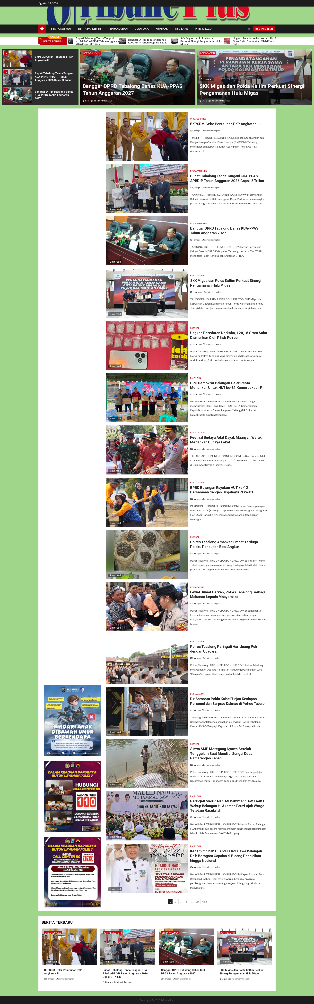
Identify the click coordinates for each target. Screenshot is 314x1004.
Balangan (195, 378)
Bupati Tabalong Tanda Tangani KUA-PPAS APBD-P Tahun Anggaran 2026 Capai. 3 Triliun (54, 59)
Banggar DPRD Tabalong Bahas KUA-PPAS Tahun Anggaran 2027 (101, 41)
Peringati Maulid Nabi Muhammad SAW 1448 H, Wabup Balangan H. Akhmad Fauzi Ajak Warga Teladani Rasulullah (228, 806)
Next (204, 901)
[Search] (249, 29)
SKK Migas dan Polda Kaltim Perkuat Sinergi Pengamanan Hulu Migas (154, 41)
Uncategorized (198, 119)
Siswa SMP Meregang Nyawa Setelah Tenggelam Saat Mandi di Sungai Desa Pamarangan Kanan (221, 753)
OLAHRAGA (142, 28)
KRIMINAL (162, 28)
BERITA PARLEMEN (89, 28)
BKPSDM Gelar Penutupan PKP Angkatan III (258, 41)
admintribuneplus (105, 101)
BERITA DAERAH (61, 28)
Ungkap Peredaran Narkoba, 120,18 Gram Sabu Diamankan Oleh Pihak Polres (208, 41)
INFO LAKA (181, 28)
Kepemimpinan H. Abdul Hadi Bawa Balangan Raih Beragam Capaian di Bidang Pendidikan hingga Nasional (226, 856)
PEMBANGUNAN (118, 28)
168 (198, 901)
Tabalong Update (263, 28)
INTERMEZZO (203, 28)
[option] (40, 59)
